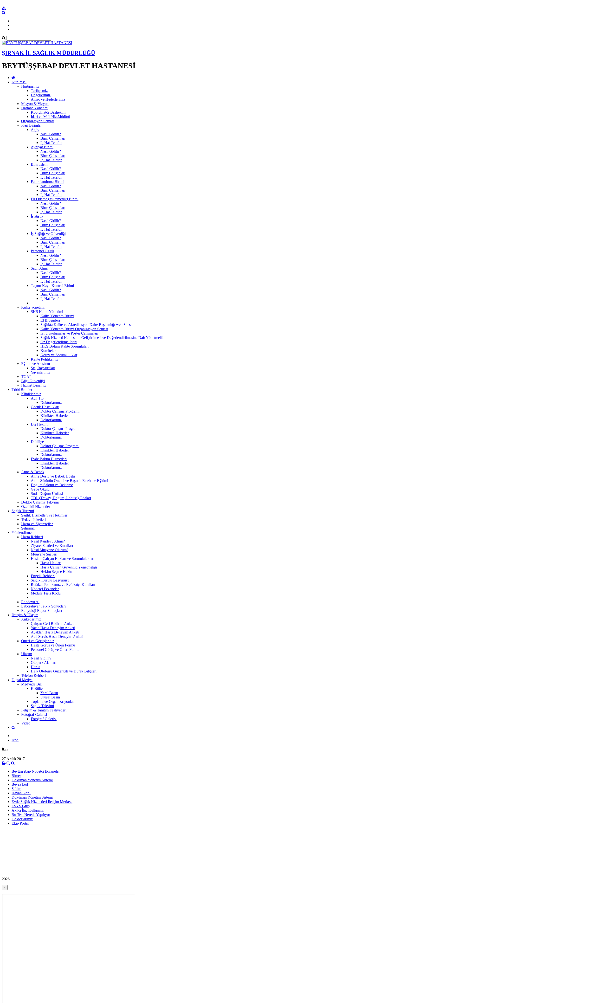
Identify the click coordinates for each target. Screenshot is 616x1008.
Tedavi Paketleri (33, 519)
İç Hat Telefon (51, 143)
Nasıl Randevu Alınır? (48, 541)
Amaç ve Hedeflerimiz (48, 99)
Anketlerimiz (31, 619)
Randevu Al (30, 602)
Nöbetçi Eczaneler (45, 589)
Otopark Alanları (43, 662)
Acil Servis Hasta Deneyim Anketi (57, 636)
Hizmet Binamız (33, 385)
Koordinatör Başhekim (48, 112)
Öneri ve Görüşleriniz (37, 641)
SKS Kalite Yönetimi (47, 312)
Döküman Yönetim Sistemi (32, 780)
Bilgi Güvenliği (33, 381)
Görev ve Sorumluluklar (58, 355)
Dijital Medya (22, 680)
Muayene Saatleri (44, 554)
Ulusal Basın (50, 697)
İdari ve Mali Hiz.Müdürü (50, 117)
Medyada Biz (31, 684)
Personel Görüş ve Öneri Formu (55, 649)
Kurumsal (19, 82)
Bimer (16, 776)
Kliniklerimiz (31, 394)
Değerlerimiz (41, 95)
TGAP (26, 377)
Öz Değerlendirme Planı (58, 342)
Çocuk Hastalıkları (45, 407)
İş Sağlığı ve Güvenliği (48, 234)
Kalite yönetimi (33, 307)
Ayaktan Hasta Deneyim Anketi (55, 632)
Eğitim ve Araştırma (36, 364)
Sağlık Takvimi (42, 706)
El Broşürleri (50, 320)
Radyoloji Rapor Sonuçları (41, 610)
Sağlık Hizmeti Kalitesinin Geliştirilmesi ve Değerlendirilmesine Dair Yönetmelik (102, 338)
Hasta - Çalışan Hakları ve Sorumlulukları (62, 558)
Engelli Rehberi (43, 576)
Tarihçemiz (39, 91)
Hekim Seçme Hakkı (56, 571)
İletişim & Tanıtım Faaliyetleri (43, 710)
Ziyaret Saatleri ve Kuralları (52, 545)
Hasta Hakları (50, 563)
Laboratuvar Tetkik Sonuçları (43, 606)
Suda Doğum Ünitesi (47, 493)
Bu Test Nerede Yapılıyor (31, 815)
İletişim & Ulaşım (25, 615)
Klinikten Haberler (54, 416)
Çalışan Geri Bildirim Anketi (52, 623)
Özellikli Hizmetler (35, 506)
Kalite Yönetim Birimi (57, 316)
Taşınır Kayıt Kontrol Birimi (52, 286)
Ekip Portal (20, 823)
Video (25, 723)
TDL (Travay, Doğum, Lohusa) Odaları (61, 498)
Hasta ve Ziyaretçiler (37, 524)
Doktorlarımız (51, 403)
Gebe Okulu (40, 489)
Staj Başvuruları (43, 368)
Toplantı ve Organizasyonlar (52, 701)
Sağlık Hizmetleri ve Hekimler (44, 515)
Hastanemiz (30, 86)
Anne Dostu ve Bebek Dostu (53, 476)
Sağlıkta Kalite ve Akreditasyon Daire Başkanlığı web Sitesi (86, 325)
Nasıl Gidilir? (50, 134)
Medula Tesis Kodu (46, 593)
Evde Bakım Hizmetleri (49, 459)
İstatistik (37, 216)
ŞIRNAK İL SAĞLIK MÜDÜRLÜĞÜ (48, 53)
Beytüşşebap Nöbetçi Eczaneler (36, 771)
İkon (15, 740)
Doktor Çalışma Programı (59, 411)
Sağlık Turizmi (23, 511)
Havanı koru (21, 793)
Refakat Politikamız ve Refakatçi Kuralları (63, 584)
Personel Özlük (42, 251)
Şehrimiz (28, 528)
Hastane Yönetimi (34, 108)
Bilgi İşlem (39, 164)
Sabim (16, 789)
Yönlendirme (22, 532)
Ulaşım (26, 654)
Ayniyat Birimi (42, 147)
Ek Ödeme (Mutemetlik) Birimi (54, 199)
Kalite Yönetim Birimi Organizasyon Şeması (74, 329)
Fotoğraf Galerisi (34, 714)
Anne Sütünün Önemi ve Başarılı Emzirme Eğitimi (69, 480)
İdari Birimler (31, 125)
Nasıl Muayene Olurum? (49, 550)
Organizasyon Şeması (37, 121)
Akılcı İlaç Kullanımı (28, 810)
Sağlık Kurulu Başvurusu (50, 580)
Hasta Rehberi (32, 537)
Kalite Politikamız (44, 359)
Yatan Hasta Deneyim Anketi (53, 628)
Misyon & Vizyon (35, 104)
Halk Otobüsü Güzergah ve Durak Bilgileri (63, 671)
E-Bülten (38, 688)
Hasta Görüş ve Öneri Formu (53, 645)
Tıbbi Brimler (22, 390)
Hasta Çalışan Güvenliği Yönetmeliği (68, 567)
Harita (35, 667)
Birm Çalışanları (52, 138)
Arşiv (35, 130)
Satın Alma (39, 268)
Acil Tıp (37, 398)
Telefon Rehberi (33, 675)
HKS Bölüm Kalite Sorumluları (64, 346)
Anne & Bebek (32, 472)
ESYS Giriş (21, 806)
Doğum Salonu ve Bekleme (52, 485)
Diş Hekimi (39, 424)
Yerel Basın (49, 693)
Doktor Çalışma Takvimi (40, 502)
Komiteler (48, 351)
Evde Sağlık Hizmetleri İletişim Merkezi (42, 802)
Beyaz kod (20, 784)
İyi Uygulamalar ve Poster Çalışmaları (69, 333)
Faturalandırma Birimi (47, 182)
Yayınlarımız (40, 372)
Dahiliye (37, 441)
